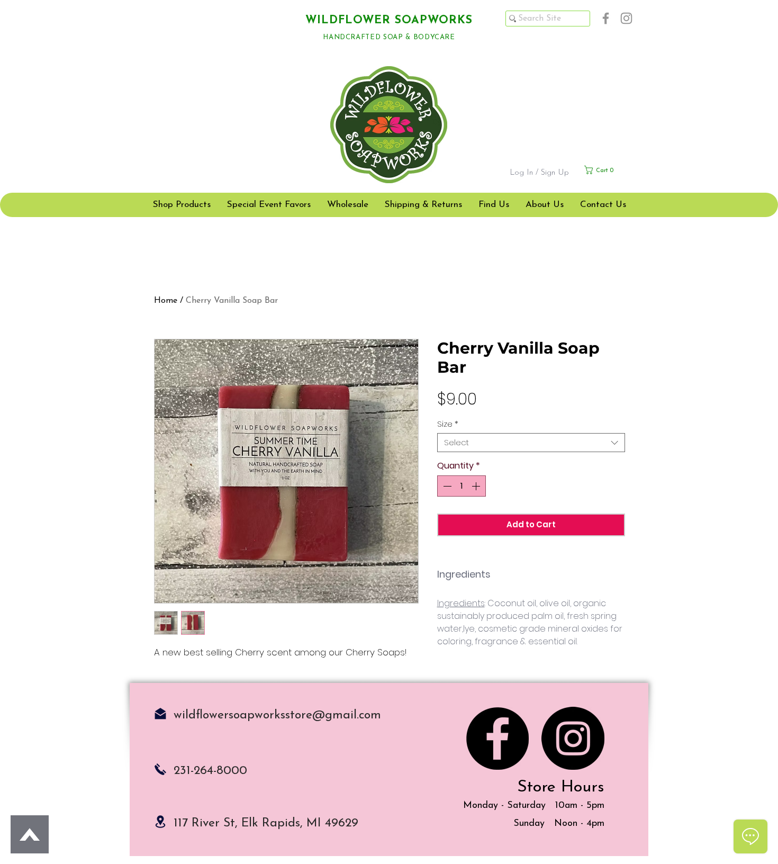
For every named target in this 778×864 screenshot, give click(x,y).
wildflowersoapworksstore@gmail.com (277, 715)
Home (165, 300)
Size (447, 424)
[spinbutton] (461, 486)
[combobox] (531, 442)
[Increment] (476, 486)
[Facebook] (605, 18)
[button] (609, 170)
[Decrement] (446, 486)
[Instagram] (626, 18)
